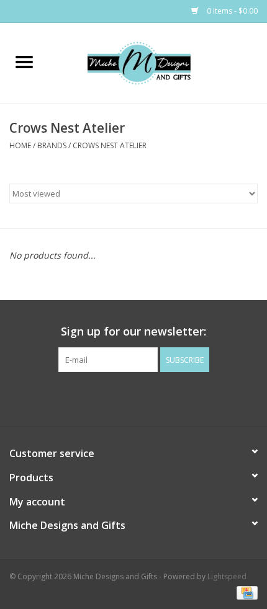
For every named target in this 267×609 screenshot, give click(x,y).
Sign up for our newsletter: (133, 331)
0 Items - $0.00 (231, 11)
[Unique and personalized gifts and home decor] (158, 62)
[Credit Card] (245, 592)
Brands (51, 145)
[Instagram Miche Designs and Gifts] (145, 397)
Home (20, 145)
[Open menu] (24, 61)
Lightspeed (227, 576)
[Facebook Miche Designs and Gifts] (122, 397)
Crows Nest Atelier (110, 145)
